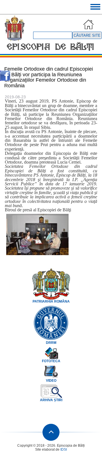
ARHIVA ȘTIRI (51, 400)
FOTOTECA (51, 361)
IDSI (63, 449)
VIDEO (51, 381)
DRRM (51, 343)
